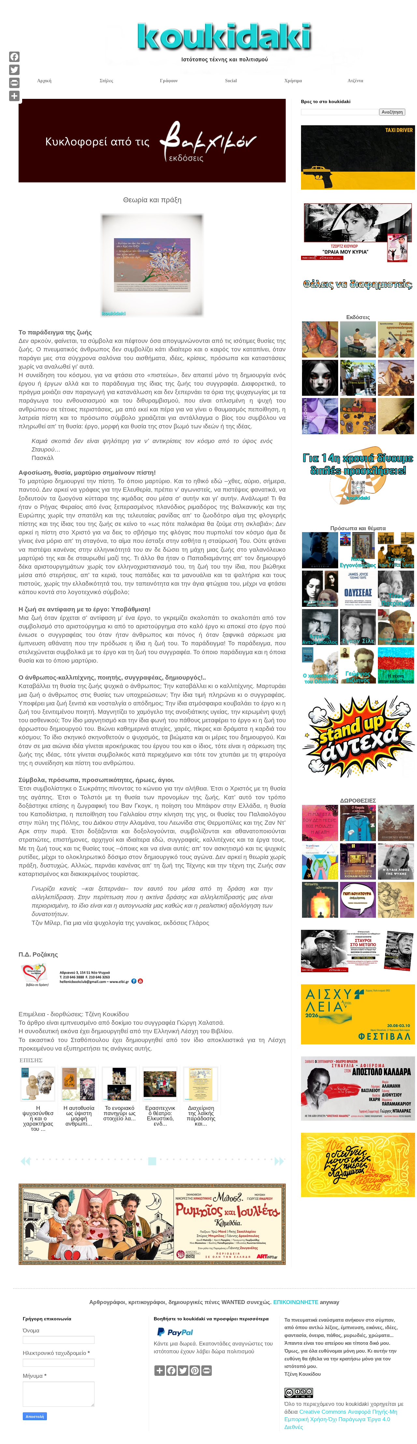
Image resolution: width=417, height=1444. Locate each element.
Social (231, 80)
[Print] (14, 82)
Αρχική (44, 80)
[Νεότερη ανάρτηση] (25, 1164)
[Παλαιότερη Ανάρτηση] (279, 1164)
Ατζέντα (355, 80)
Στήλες (106, 80)
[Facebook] (14, 56)
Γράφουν (169, 80)
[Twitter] (14, 69)
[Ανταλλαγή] (14, 95)
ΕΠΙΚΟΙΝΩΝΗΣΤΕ (296, 1302)
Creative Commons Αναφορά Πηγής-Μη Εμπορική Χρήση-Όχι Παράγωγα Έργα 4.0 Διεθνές (340, 1420)
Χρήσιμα (293, 80)
